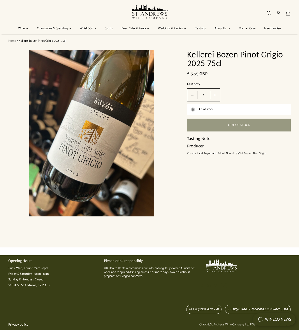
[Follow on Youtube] (224, 285)
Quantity (193, 84)
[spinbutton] (203, 95)
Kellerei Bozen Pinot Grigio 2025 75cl (42, 40)
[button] (23, 28)
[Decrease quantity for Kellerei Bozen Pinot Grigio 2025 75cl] (192, 95)
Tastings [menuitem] (200, 28)
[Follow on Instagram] (215, 285)
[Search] (268, 13)
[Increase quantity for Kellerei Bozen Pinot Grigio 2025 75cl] (215, 95)
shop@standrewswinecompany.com (258, 309)
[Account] (278, 13)
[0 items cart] (288, 13)
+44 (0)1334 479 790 (204, 309)
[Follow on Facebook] (209, 285)
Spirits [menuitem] (109, 28)
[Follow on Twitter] (201, 285)
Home (12, 40)
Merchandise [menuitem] (272, 28)
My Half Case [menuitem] (247, 28)
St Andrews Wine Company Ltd (229, 324)
